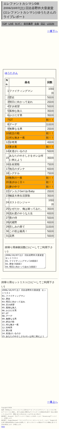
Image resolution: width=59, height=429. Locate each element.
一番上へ (52, 402)
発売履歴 (28, 23)
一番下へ (52, 31)
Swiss (3, 426)
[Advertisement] (29, 52)
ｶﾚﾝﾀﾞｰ (18, 23)
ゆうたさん (11, 73)
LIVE (11, 23)
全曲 (36, 23)
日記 (43, 23)
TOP (4, 23)
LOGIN (50, 23)
